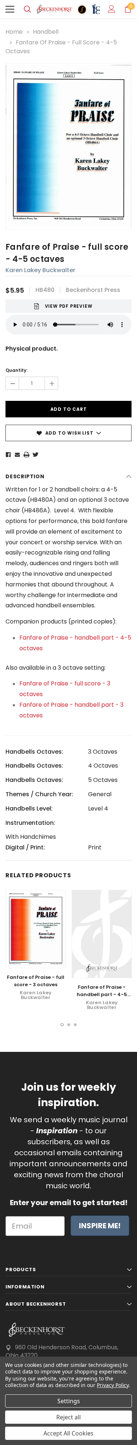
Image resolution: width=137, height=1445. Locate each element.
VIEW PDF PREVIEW (68, 306)
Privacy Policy (113, 1385)
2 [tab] (68, 1024)
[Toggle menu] (9, 9)
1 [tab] (62, 1024)
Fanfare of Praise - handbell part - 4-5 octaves (102, 994)
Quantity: (16, 370)
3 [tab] (75, 1024)
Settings (68, 1401)
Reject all (68, 1417)
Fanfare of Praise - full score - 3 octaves (35, 981)
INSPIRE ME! (100, 1226)
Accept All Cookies (68, 1433)
